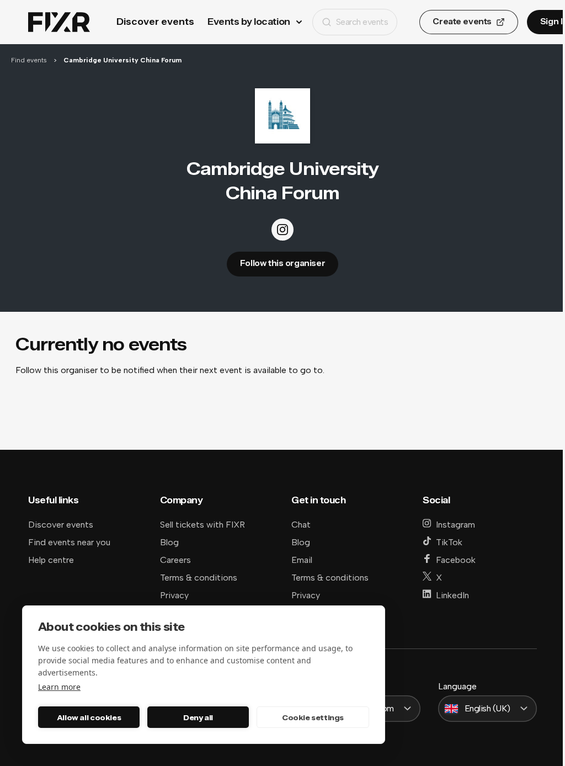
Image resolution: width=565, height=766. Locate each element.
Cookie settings (313, 717)
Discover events (155, 22)
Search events (362, 22)
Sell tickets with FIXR (202, 524)
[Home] (59, 22)
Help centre (51, 560)
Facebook (456, 560)
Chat (301, 524)
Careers (175, 560)
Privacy (174, 595)
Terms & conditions (198, 577)
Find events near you (69, 542)
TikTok (449, 542)
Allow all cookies (89, 717)
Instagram (455, 524)
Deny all (198, 717)
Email (301, 560)
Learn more (59, 687)
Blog (169, 542)
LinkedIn (452, 595)
